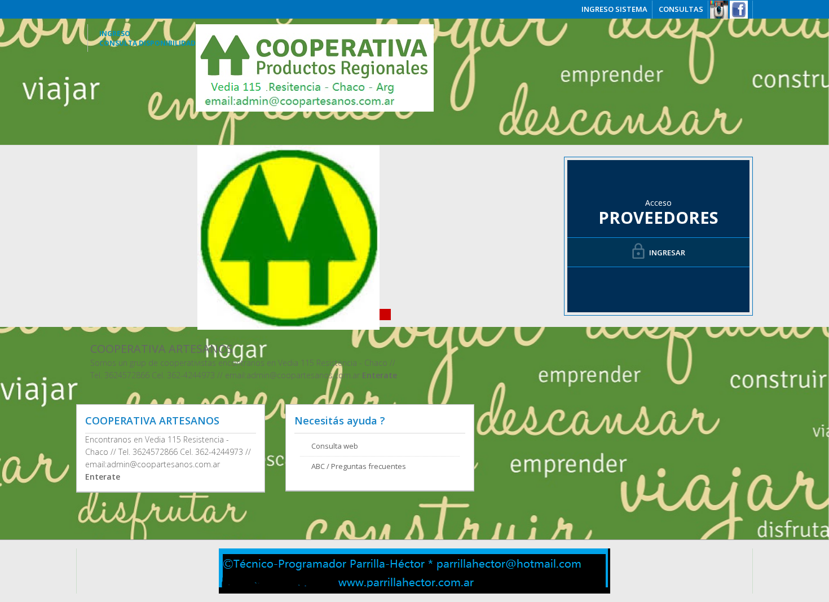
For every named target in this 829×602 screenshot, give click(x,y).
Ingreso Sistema (614, 9)
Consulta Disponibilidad (147, 43)
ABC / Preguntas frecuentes (358, 466)
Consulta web (334, 446)
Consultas (681, 9)
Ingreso (114, 33)
